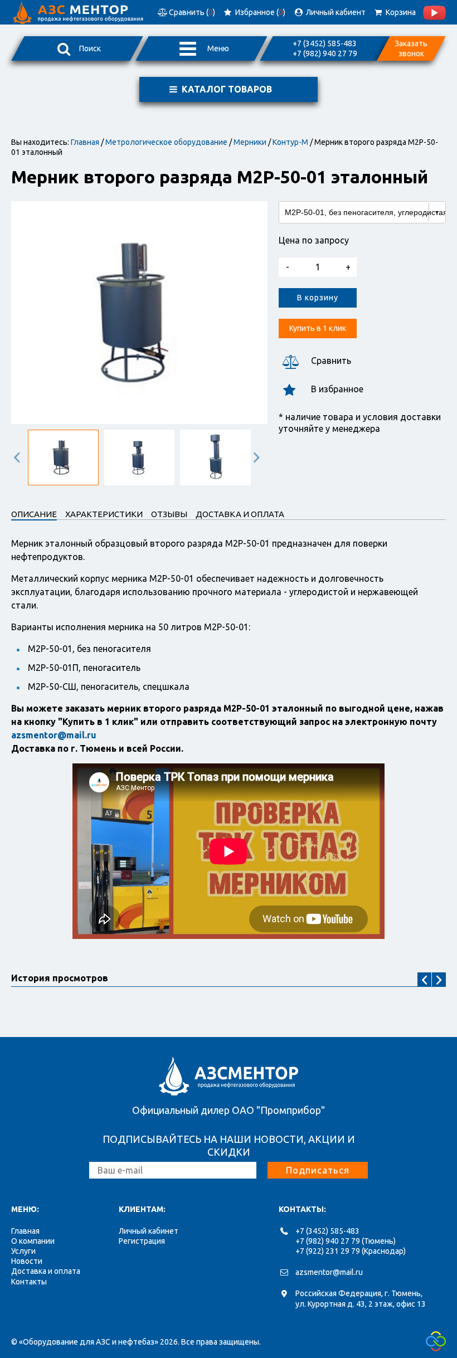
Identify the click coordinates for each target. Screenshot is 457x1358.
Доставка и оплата (45, 1271)
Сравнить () (191, 12)
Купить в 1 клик (317, 328)
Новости (26, 1261)
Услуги (23, 1251)
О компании (33, 1241)
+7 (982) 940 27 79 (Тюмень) (345, 1241)
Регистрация (142, 1241)
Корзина (399, 12)
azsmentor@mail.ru (329, 1272)
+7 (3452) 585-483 (325, 43)
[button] (19, 457)
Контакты (29, 1281)
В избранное (337, 389)
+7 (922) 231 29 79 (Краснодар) (350, 1251)
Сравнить (331, 361)
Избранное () (259, 12)
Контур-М (290, 142)
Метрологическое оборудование (166, 142)
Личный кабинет (148, 1230)
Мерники (250, 142)
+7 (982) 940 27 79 (325, 53)
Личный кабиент (334, 12)
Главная (85, 142)
